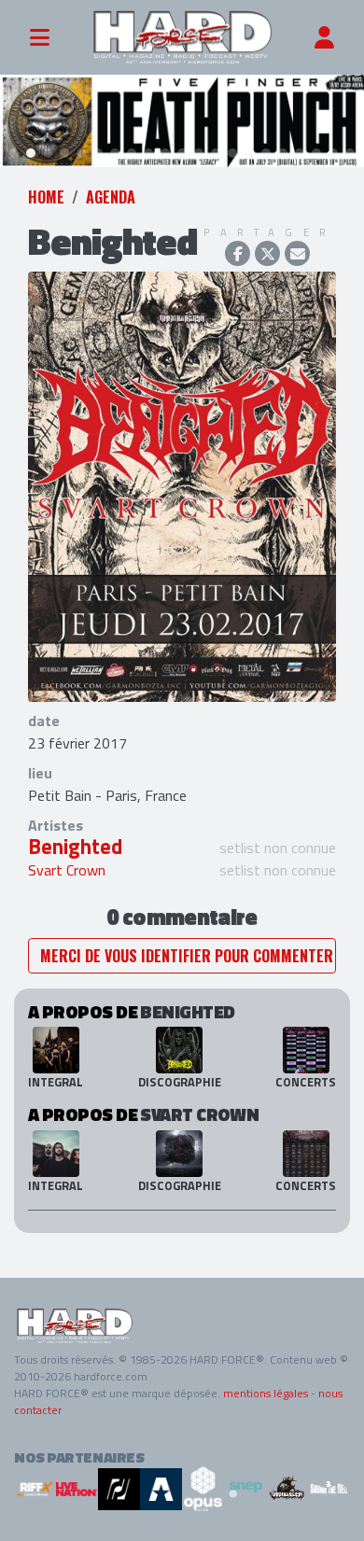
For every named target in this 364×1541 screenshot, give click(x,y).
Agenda (110, 197)
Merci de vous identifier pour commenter (186, 956)
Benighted (75, 846)
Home (46, 197)
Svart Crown (66, 870)
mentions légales (265, 1393)
